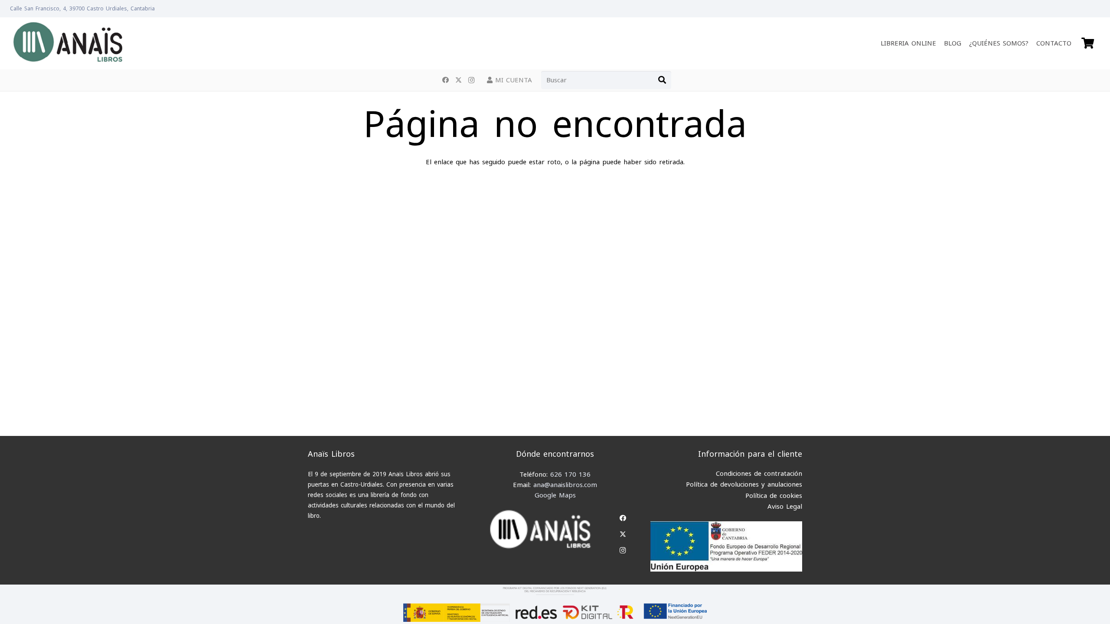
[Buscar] (662, 80)
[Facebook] (445, 80)
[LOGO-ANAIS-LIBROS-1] (67, 43)
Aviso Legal (784, 506)
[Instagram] (471, 80)
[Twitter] (458, 80)
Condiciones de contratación (759, 474)
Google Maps (555, 495)
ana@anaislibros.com (565, 485)
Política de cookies (773, 496)
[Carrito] (1087, 43)
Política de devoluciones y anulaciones (744, 484)
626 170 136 (570, 474)
